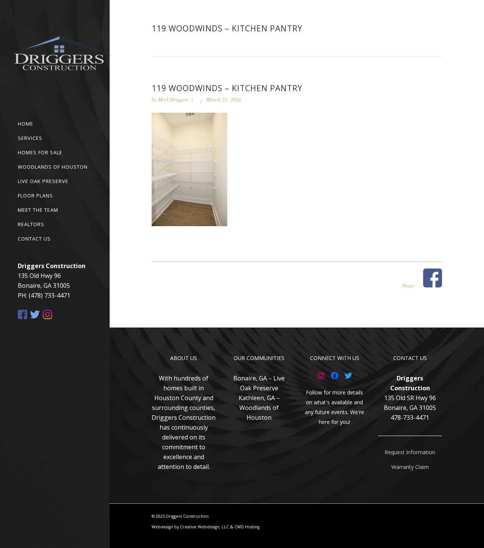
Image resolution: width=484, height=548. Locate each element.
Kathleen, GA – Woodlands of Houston (259, 408)
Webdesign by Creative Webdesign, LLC (190, 526)
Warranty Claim (410, 466)
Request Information (410, 452)
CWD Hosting (246, 526)
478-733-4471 (410, 417)
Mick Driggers (173, 99)
